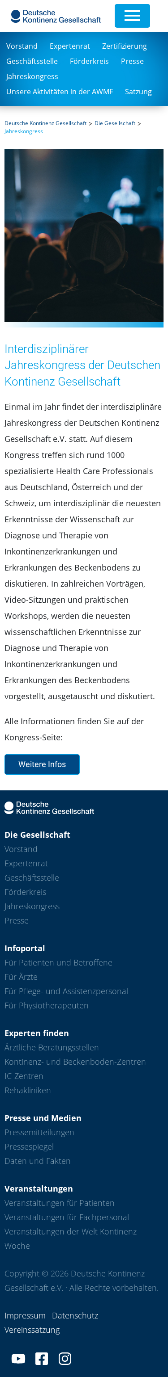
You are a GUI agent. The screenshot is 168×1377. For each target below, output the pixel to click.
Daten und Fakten (37, 1160)
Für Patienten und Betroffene (58, 962)
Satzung (138, 92)
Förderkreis (89, 61)
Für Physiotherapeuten (46, 1005)
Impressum (25, 1315)
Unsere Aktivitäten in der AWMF (59, 92)
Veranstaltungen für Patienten (59, 1202)
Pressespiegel (29, 1146)
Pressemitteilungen (39, 1132)
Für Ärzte (21, 976)
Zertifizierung (124, 46)
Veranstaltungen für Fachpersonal (66, 1217)
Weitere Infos (42, 764)
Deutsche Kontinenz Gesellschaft (45, 123)
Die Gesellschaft (115, 123)
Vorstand (22, 46)
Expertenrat (70, 46)
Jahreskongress (32, 76)
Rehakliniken (27, 1090)
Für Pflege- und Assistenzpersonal (66, 991)
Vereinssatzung (32, 1329)
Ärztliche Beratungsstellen (51, 1047)
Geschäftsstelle (32, 61)
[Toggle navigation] (132, 16)
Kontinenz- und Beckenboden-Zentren (75, 1061)
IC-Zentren (23, 1076)
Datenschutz (75, 1315)
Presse (132, 61)
